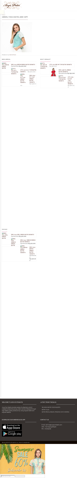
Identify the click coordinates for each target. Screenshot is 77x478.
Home (3, 14)
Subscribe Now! (20, 476)
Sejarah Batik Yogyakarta (51, 407)
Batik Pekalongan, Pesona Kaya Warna (55, 412)
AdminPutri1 (12, 54)
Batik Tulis (45, 409)
